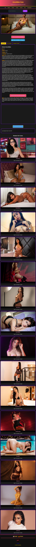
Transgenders (29, 7)
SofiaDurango (18, 431)
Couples (17, 7)
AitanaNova (18, 307)
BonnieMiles (18, 332)
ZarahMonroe (18, 183)
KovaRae (18, 456)
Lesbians (21, 7)
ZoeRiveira (18, 530)
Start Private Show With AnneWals (18, 95)
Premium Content (16, 43)
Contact (18, 543)
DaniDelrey (18, 158)
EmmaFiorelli (18, 505)
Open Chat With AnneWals (18, 36)
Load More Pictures (18, 126)
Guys (25, 7)
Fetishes (13, 7)
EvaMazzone (18, 257)
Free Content (9, 43)
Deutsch (21, 536)
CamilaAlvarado (18, 406)
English (16, 536)
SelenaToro (18, 381)
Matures (9, 7)
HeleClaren (18, 232)
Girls (5, 7)
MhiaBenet (18, 282)
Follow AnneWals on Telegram (18, 40)
